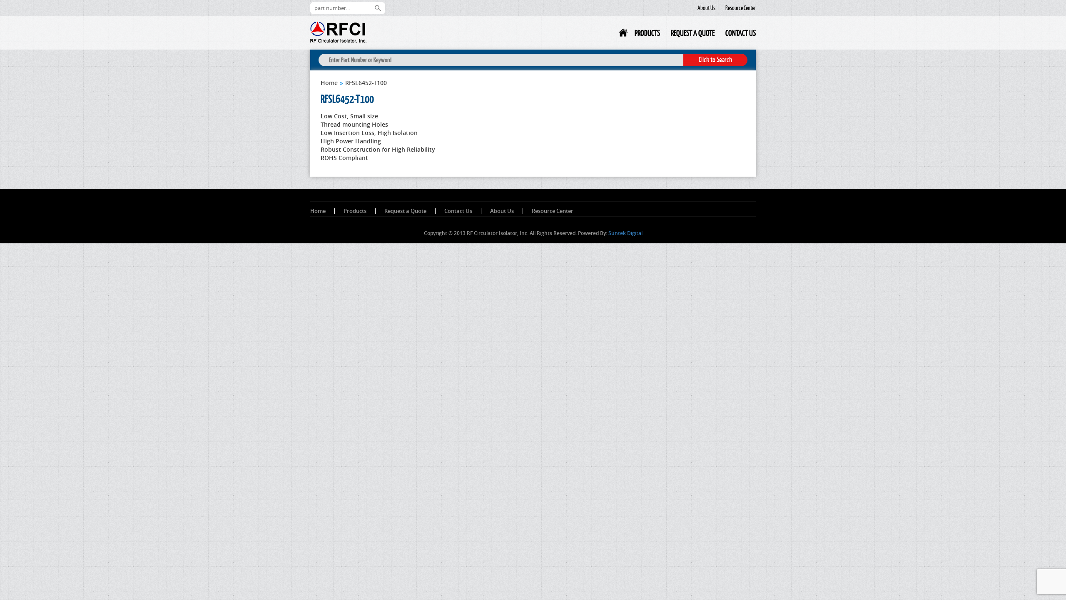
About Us (706, 7)
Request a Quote (693, 33)
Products (647, 33)
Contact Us (740, 33)
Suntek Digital (625, 233)
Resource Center (740, 7)
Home (623, 34)
